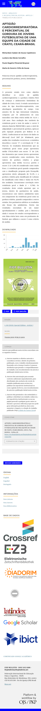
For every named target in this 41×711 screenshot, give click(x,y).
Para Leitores (8, 499)
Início (4, 13)
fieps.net (8, 684)
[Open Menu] (3, 3)
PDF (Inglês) (20, 311)
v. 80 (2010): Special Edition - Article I (17, 15)
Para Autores (8, 503)
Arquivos (13, 13)
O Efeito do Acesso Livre (26, 410)
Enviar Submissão (13, 463)
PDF (7, 311)
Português (7, 484)
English (6, 477)
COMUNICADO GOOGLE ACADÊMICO (17, 656)
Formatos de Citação (15, 441)
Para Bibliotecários (10, 506)
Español (6, 481)
